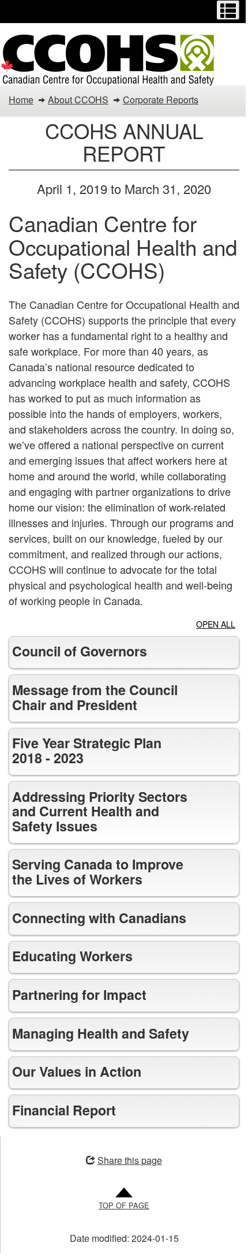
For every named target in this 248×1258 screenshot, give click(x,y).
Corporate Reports (160, 99)
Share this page (125, 1204)
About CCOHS (78, 99)
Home (21, 99)
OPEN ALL (215, 624)
